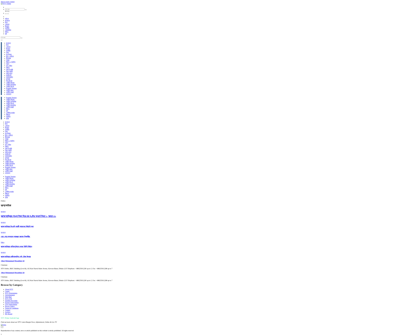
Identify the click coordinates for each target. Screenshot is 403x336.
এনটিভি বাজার (9, 90)
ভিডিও (7, 32)
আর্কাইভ (8, 116)
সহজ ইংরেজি (9, 69)
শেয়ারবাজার (8, 30)
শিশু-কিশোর (9, 81)
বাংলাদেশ (7, 20)
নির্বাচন (8, 68)
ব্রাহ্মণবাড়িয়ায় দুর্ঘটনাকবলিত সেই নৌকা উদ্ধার (16, 257)
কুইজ (7, 118)
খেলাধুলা (7, 24)
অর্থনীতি (7, 28)
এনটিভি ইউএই (10, 86)
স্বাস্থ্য (7, 60)
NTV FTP (8, 299)
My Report (8, 314)
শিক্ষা (7, 52)
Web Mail (8, 297)
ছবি (6, 34)
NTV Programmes (11, 293)
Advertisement (10, 295)
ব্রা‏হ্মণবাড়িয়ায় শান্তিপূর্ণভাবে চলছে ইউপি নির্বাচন (16, 246)
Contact (7, 310)
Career (7, 291)
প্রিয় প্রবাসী (9, 71)
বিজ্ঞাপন (8, 115)
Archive (7, 312)
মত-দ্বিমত (9, 54)
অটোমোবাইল (9, 77)
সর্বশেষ (7, 19)
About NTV (9, 289)
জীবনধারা (8, 58)
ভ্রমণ (7, 64)
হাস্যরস (8, 79)
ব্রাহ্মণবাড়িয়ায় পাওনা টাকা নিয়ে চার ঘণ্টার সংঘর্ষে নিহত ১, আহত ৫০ (28, 216)
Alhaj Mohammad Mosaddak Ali (12, 261)
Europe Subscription (12, 302)
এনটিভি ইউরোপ (10, 83)
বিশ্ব (6, 22)
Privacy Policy (10, 306)
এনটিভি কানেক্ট (10, 92)
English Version (11, 88)
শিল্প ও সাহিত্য (10, 56)
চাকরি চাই (8, 75)
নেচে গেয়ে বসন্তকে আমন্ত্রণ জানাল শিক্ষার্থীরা (15, 236)
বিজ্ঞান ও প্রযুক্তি (10, 62)
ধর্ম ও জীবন (9, 66)
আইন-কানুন (9, 73)
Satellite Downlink (11, 301)
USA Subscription (11, 304)
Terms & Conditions (11, 308)
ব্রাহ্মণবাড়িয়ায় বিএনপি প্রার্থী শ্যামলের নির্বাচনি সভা (17, 226)
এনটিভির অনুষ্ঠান (10, 113)
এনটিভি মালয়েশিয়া (11, 85)
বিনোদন (7, 26)
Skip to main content (7, 2)
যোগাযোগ (8, 94)
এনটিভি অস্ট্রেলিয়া (11, 101)
